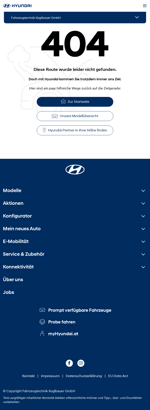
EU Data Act (118, 376)
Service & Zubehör (23, 254)
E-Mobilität (16, 241)
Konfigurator (17, 216)
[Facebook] (69, 363)
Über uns (13, 279)
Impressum (50, 376)
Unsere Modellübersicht (79, 116)
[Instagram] (81, 363)
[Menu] (144, 6)
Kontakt (28, 376)
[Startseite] (75, 167)
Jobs (8, 292)
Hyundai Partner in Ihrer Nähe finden (77, 130)
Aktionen (13, 203)
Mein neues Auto (22, 229)
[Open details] (137, 17)
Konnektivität (18, 267)
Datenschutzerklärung (84, 376)
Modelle (12, 190)
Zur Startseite (78, 101)
